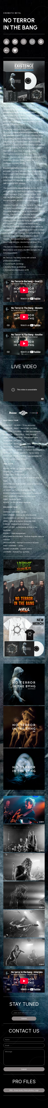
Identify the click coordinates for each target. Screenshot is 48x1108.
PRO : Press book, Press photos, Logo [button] (24, 1090)
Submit (24, 1018)
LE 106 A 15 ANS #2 (24, 468)
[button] (6, 42)
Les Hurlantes (33, 456)
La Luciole (27, 444)
